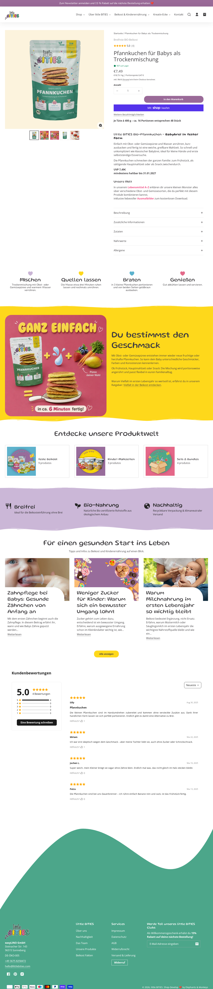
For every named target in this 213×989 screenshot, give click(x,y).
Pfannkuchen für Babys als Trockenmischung (146, 33)
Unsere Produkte (86, 949)
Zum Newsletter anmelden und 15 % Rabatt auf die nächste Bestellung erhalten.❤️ (106, 3)
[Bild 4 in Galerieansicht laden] (64, 135)
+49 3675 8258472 (15, 961)
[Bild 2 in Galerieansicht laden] (44, 135)
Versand (126, 79)
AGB (113, 943)
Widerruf (119, 962)
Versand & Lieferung (123, 955)
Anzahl (117, 84)
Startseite (118, 33)
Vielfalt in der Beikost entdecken (142, 385)
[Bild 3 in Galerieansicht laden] (54, 135)
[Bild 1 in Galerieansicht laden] (34, 135)
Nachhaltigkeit (84, 937)
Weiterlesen (14, 634)
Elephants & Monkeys (197, 987)
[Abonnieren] (197, 943)
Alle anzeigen (106, 653)
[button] (189, 14)
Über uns (81, 930)
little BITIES (157, 987)
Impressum (118, 930)
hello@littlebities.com (17, 966)
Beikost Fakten (84, 955)
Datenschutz (118, 937)
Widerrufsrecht (120, 949)
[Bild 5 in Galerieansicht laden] (75, 135)
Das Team (82, 943)
